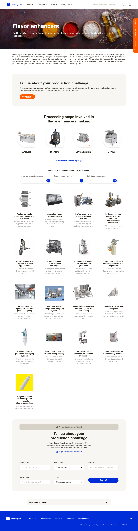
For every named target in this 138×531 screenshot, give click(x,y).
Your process (58, 462)
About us (54, 4)
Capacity (91, 462)
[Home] (15, 4)
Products (30, 4)
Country (57, 477)
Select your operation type (63, 176)
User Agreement (98, 525)
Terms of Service (112, 525)
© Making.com (127, 525)
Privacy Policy (85, 525)
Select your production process (32, 176)
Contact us (27, 96)
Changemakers (66, 4)
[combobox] (108, 4)
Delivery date (24, 477)
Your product (24, 462)
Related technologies (38, 502)
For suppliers (83, 518)
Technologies (42, 4)
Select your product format (96, 176)
